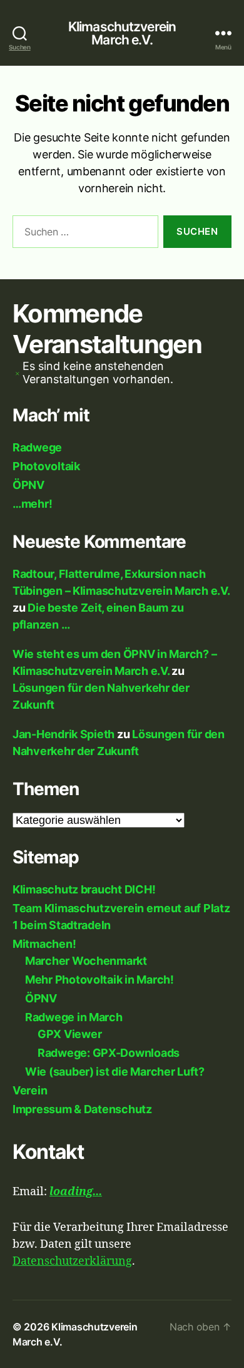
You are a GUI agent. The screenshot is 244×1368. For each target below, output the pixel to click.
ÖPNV (28, 484)
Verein (30, 1090)
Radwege (37, 447)
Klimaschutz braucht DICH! (84, 889)
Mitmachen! (44, 943)
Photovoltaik (46, 466)
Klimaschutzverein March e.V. (122, 33)
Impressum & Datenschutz (82, 1109)
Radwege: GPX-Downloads (109, 1052)
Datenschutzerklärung (72, 1261)
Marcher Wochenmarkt (86, 960)
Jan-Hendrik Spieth (63, 734)
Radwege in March (74, 1017)
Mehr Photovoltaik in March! (99, 979)
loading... (75, 1192)
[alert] (122, 372)
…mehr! (32, 503)
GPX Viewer (69, 1034)
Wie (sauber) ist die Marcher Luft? (115, 1071)
